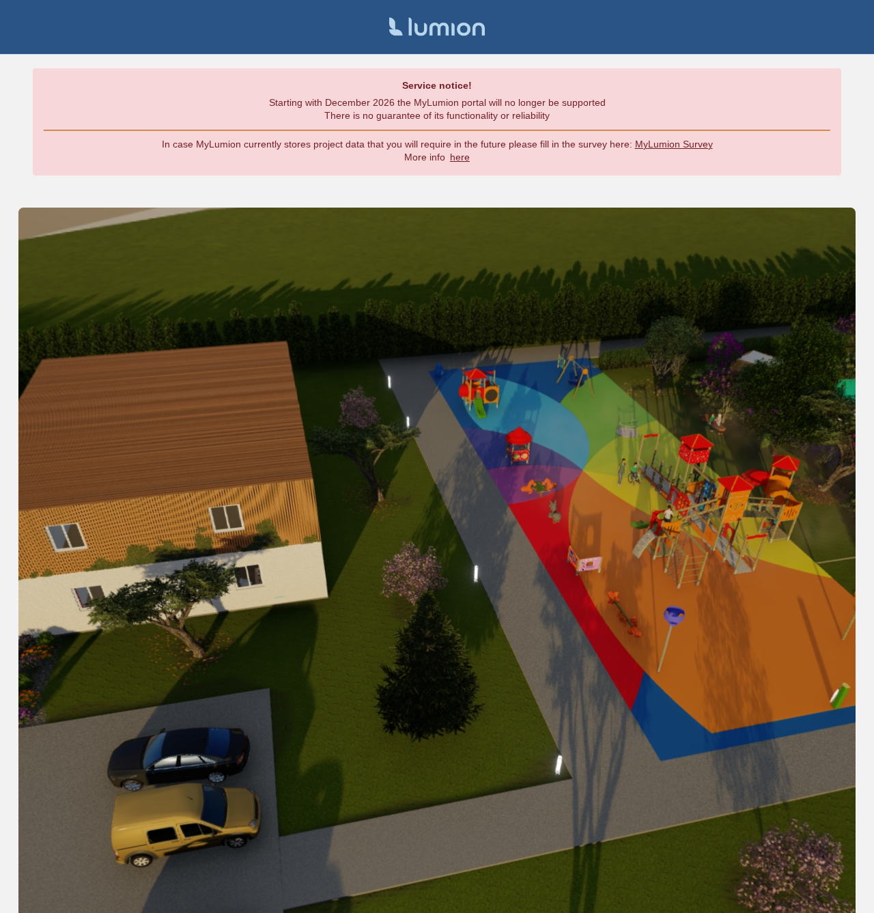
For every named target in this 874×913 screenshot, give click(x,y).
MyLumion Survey (674, 144)
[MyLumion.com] (437, 27)
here (460, 157)
